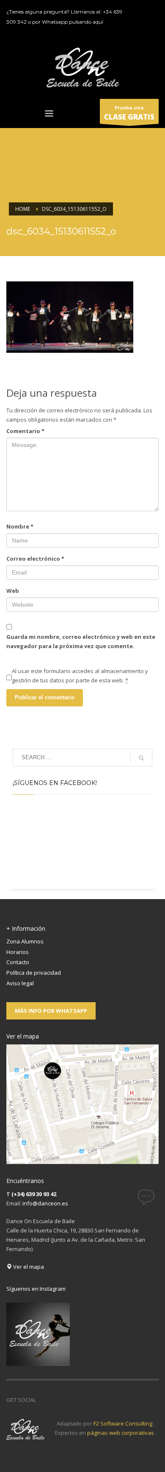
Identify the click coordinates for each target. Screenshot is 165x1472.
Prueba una (129, 113)
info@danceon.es (45, 1203)
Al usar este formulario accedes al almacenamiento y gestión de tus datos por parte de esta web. (80, 675)
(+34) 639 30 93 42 (33, 1194)
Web (12, 590)
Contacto (17, 962)
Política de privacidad (33, 972)
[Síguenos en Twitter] (55, 1399)
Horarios (17, 952)
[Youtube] (138, 23)
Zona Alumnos (25, 941)
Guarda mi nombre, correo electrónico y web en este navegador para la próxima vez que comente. (80, 641)
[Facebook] (138, 10)
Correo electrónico (35, 558)
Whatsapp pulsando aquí (72, 22)
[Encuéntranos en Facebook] (42, 1399)
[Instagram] (151, 23)
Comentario (25, 431)
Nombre (19, 526)
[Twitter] (151, 10)
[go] (141, 758)
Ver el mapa (28, 1266)
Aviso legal (20, 983)
